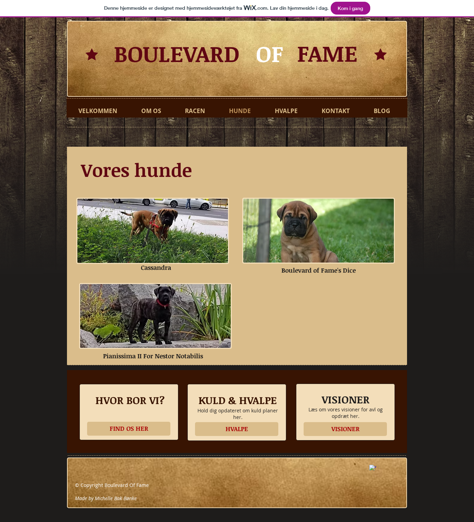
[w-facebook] (372, 468)
